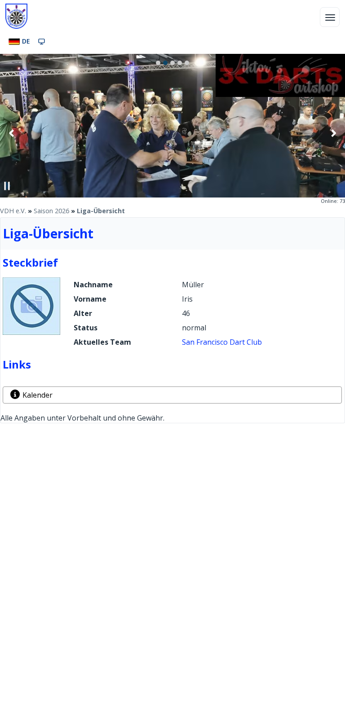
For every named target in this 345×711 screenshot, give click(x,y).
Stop (7, 186)
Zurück (11, 133)
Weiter (333, 133)
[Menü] (330, 17)
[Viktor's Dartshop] (280, 94)
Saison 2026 (51, 210)
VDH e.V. (13, 210)
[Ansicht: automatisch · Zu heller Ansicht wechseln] (42, 41)
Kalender (37, 395)
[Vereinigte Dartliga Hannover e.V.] (16, 16)
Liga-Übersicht (101, 210)
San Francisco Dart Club (222, 342)
